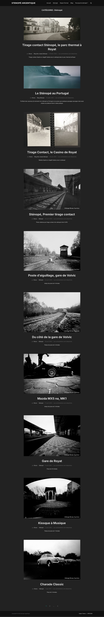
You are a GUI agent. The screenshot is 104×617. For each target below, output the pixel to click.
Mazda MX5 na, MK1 (52, 398)
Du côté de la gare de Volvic (52, 337)
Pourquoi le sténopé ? (81, 3)
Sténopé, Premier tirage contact (52, 214)
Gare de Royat (52, 461)
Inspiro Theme (82, 613)
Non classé (39, 53)
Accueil (49, 3)
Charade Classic (52, 584)
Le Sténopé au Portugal (52, 93)
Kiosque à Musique (52, 523)
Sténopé (55, 3)
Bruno (30, 53)
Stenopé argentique (23, 3)
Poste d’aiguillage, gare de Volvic (52, 275)
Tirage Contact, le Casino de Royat (52, 152)
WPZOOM (90, 613)
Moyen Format (64, 3)
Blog (72, 3)
